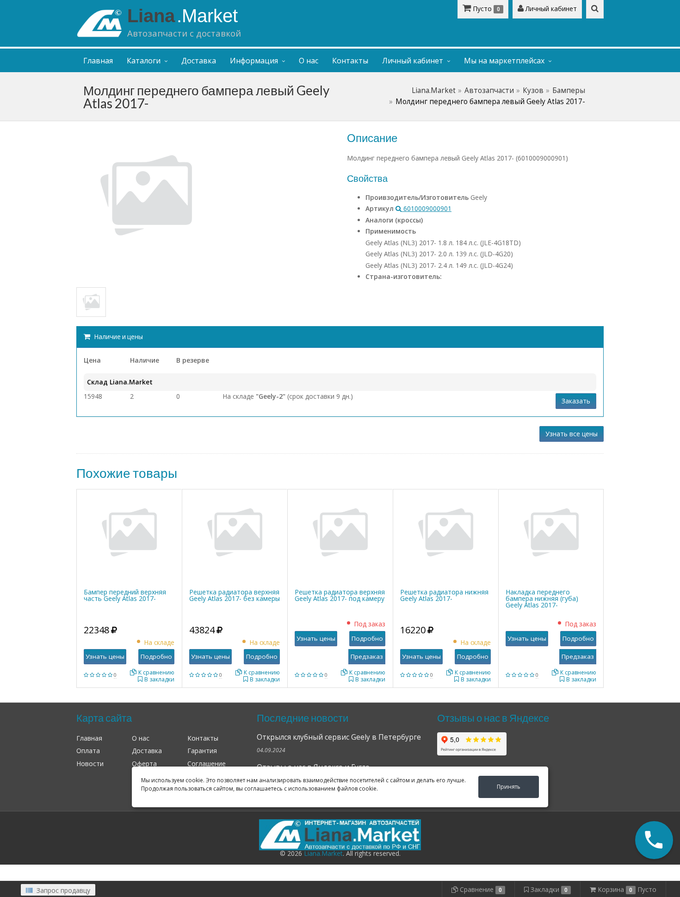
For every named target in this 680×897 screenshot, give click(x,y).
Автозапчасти (489, 90)
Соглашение (206, 763)
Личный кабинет (550, 8)
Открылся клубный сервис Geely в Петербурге (339, 737)
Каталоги (144, 61)
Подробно (156, 656)
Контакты (350, 61)
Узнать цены (105, 656)
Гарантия (202, 750)
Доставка (198, 61)
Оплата (88, 750)
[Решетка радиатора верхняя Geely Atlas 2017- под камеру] (340, 531)
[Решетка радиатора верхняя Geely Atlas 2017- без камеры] (234, 531)
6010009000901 (426, 208)
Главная (98, 61)
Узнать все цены (571, 433)
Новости (90, 763)
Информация (254, 61)
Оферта (144, 763)
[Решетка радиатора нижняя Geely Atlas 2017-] (445, 531)
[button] (654, 840)
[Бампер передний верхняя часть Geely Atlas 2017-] (129, 531)
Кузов (533, 90)
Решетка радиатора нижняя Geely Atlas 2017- (444, 595)
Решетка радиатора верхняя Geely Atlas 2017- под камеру (340, 595)
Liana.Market (434, 90)
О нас (308, 61)
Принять (508, 787)
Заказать (576, 400)
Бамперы (568, 90)
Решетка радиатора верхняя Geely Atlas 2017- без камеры (234, 595)
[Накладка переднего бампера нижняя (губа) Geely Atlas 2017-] (551, 531)
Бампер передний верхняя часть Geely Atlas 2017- (125, 595)
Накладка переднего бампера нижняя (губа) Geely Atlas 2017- (542, 598)
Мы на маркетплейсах (504, 61)
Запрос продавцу (62, 890)
